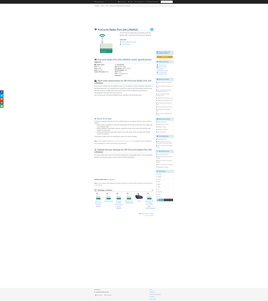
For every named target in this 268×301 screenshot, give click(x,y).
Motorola (159, 191)
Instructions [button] (140, 2)
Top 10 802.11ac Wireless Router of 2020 (164, 114)
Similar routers (162, 74)
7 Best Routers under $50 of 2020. (165, 98)
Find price (165, 57)
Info (102, 6)
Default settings (163, 70)
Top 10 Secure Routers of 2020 (164, 107)
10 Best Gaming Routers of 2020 (164, 100)
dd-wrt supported (161, 132)
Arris (158, 189)
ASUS (158, 181)
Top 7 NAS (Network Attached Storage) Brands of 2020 (163, 91)
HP (107, 6)
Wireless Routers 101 (162, 139)
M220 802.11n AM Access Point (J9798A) (164, 157)
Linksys (159, 179)
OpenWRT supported (162, 129)
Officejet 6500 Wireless (162, 167)
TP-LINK (159, 174)
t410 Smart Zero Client (162, 154)
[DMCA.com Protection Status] (164, 200)
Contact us (152, 292)
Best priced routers (161, 122)
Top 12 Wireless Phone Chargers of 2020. (164, 146)
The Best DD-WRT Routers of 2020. (163, 110)
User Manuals (125, 44)
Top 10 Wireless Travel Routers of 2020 (164, 87)
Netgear (159, 176)
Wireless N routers (161, 127)
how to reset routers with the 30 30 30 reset (122, 141)
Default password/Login (128, 42)
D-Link (159, 196)
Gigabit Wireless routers (163, 124)
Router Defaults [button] (153, 2)
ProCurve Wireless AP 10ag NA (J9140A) (164, 161)
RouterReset (100, 2)
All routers (123, 2)
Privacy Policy (153, 299)
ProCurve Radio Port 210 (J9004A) (165, 164)
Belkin (158, 184)
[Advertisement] (123, 18)
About (151, 289)
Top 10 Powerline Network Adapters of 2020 (163, 94)
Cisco (158, 186)
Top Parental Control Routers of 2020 (164, 103)
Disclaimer (152, 296)
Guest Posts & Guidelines (155, 294)
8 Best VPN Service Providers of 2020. (164, 83)
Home (97, 6)
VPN (131, 2)
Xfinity (158, 194)
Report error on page (147, 214)
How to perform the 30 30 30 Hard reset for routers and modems (164, 142)
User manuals (162, 72)
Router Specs (162, 65)
